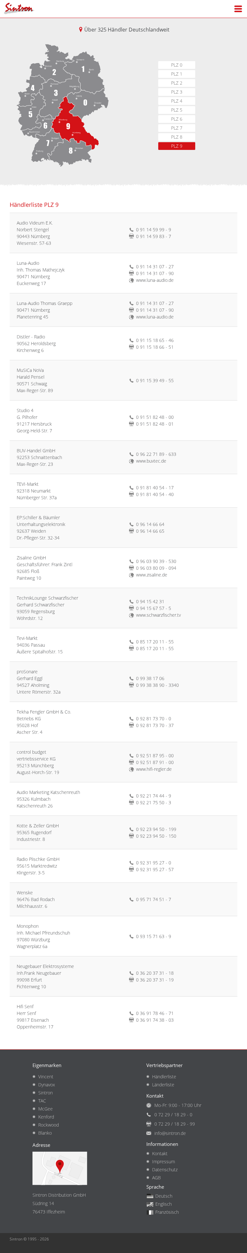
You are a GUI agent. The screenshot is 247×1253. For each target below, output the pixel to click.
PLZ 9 (176, 146)
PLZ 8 (176, 137)
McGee (45, 1109)
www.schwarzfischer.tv (158, 615)
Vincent (45, 1076)
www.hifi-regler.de (154, 769)
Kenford (46, 1117)
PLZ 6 (176, 119)
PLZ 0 (176, 65)
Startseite (19, 9)
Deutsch (163, 1196)
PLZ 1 (176, 74)
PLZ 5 (176, 110)
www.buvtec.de (151, 461)
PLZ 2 (176, 83)
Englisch (163, 1204)
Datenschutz (165, 1169)
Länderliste (163, 1085)
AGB (156, 1178)
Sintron (45, 1093)
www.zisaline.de (151, 575)
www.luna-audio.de (155, 280)
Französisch (167, 1212)
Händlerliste (164, 1076)
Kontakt (160, 1153)
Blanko (45, 1133)
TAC (42, 1101)
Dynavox (46, 1085)
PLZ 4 (176, 101)
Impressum (163, 1161)
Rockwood (48, 1125)
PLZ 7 (176, 128)
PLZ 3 (176, 92)
